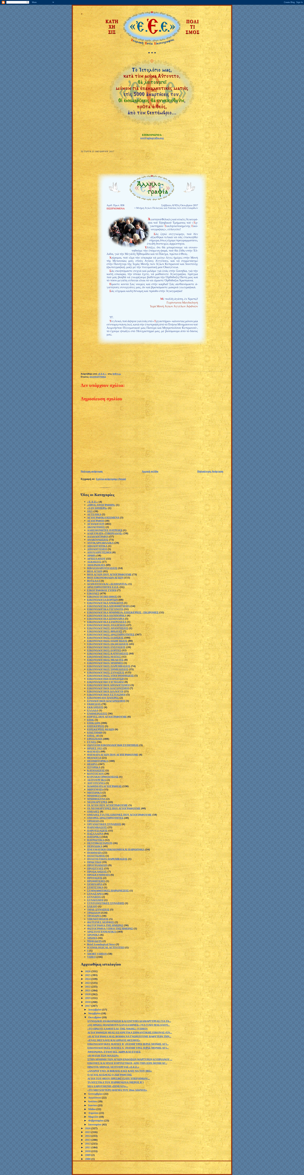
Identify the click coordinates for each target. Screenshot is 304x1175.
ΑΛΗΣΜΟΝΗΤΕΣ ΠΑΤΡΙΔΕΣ (104, 530)
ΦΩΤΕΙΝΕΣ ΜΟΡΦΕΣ (100, 922)
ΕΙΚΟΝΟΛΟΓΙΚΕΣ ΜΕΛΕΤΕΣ (105, 659)
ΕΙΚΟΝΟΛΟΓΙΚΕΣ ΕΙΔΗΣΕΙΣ (105, 637)
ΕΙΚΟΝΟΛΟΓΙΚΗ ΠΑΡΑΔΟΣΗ (105, 678)
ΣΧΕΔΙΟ (92, 906)
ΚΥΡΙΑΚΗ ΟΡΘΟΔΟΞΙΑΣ (102, 776)
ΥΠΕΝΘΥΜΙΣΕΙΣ (98, 919)
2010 (88, 1151)
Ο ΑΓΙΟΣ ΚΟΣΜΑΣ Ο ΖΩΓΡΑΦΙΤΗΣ (109, 1074)
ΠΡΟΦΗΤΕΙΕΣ (96, 881)
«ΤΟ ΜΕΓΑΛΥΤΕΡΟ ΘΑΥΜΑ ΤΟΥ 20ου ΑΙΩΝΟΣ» (117, 1090)
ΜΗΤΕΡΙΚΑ (94, 792)
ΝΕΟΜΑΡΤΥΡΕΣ (97, 802)
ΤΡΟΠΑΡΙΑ (94, 915)
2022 (88, 986)
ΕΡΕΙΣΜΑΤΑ (94, 738)
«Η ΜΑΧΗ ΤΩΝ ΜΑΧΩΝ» (103, 1055)
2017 (88, 1005)
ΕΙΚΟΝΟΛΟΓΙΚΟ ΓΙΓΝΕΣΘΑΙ (105, 681)
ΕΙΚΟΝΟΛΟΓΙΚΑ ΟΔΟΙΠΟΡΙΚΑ (106, 615)
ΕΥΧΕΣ (91, 742)
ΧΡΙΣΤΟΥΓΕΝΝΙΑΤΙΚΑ (101, 931)
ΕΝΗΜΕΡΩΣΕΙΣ (97, 713)
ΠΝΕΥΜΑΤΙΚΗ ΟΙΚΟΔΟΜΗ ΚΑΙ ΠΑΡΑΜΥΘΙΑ (116, 849)
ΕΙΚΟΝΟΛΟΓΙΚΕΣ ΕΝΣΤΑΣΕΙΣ (106, 647)
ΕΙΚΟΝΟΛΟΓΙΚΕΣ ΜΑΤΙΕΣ (104, 656)
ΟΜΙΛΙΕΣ (93, 811)
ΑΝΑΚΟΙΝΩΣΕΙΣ (97, 539)
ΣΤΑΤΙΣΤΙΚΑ (95, 887)
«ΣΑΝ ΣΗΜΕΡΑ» (97, 508)
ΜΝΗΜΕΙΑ (94, 795)
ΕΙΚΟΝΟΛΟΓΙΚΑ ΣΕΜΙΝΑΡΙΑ (105, 618)
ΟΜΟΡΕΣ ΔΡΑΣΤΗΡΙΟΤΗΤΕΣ (105, 817)
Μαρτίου (93, 1116)
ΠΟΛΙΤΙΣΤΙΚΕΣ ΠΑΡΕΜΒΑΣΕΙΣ (107, 858)
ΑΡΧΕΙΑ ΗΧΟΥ (96, 558)
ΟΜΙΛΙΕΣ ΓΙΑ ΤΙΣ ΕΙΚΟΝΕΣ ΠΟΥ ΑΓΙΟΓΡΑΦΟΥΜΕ (119, 814)
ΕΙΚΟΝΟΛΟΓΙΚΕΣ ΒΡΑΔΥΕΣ (104, 631)
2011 (88, 1147)
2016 (88, 1128)
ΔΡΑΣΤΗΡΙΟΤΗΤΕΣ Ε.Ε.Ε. (103, 587)
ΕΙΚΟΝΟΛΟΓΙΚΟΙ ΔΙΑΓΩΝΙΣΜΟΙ (108, 688)
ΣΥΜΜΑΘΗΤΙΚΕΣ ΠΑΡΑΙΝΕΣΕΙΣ (108, 890)
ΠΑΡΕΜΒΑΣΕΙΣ (97, 827)
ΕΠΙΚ (90, 719)
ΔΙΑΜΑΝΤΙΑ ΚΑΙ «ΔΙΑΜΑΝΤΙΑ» (107, 583)
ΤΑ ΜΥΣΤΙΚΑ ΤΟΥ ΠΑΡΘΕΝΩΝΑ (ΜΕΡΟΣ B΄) (115, 1082)
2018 (88, 1002)
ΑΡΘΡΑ (91, 555)
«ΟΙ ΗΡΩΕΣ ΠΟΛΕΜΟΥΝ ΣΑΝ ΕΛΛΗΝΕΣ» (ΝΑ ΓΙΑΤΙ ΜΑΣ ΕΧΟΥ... (128, 1024)
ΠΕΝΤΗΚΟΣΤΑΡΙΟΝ (99, 843)
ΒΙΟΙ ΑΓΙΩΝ (94, 571)
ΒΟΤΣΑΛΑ (93, 580)
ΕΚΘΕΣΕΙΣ (94, 704)
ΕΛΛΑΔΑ (92, 710)
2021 (88, 990)
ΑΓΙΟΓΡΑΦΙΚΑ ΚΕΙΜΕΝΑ (103, 517)
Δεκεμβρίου (95, 1009)
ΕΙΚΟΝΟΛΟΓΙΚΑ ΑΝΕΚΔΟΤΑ (105, 602)
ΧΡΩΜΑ (92, 937)
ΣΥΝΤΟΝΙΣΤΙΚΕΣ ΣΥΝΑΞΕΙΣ (105, 903)
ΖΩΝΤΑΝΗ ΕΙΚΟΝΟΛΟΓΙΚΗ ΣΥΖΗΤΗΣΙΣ (113, 745)
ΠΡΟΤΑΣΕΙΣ (94, 877)
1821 (90, 511)
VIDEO (91, 956)
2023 (88, 982)
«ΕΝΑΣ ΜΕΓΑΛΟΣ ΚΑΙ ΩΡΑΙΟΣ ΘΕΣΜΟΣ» (113, 1040)
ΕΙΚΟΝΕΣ (93, 593)
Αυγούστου (95, 1097)
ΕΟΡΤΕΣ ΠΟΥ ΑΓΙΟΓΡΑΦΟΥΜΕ (107, 716)
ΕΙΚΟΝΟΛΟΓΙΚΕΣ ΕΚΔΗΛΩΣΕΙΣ (108, 644)
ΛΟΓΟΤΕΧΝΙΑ (96, 783)
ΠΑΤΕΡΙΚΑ (94, 836)
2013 (88, 1139)
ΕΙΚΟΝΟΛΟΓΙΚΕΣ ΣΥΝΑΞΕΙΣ (105, 672)
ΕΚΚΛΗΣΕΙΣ (95, 707)
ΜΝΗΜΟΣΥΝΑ (96, 798)
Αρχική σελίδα (150, 471)
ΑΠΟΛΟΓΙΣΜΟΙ (97, 549)
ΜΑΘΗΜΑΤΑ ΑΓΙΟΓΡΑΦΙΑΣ (104, 786)
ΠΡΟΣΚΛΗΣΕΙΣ (97, 871)
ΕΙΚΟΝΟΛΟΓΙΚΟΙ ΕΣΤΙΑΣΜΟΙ (106, 694)
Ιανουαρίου (95, 1124)
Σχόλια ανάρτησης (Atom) (111, 478)
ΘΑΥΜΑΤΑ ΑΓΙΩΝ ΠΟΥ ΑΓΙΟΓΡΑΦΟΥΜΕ (112, 754)
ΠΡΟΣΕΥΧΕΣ (95, 868)
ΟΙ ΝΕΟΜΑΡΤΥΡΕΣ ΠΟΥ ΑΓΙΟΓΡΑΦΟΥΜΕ (113, 808)
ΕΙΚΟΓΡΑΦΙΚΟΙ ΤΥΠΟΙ (102, 590)
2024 (88, 978)
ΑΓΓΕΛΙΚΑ (94, 514)
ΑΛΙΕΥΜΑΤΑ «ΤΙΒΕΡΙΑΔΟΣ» (105, 533)
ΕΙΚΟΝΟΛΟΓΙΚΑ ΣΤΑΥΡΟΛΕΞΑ (106, 621)
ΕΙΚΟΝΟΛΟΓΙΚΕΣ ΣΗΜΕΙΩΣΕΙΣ (107, 669)
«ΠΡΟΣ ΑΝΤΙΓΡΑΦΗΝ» (101, 504)
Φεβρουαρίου (96, 1120)
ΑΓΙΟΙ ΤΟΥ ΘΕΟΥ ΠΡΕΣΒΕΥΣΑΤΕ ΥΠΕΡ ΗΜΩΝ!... (118, 1078)
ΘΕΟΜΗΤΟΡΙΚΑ (97, 760)
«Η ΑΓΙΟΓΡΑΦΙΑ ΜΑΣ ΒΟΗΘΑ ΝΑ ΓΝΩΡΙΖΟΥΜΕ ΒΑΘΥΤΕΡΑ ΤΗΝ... (129, 1036)
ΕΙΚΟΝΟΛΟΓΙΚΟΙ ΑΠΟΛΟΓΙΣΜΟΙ (108, 685)
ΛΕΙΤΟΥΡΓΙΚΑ (96, 779)
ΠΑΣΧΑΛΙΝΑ (95, 833)
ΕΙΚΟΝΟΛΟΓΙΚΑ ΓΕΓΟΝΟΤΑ (105, 609)
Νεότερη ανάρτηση (92, 471)
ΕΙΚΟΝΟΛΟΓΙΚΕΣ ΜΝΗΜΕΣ (105, 662)
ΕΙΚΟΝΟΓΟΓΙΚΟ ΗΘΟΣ (102, 596)
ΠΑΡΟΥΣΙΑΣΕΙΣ (97, 830)
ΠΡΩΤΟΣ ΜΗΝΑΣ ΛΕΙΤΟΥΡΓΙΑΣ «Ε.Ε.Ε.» (113, 1066)
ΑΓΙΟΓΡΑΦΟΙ (95, 520)
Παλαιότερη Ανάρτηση (210, 471)
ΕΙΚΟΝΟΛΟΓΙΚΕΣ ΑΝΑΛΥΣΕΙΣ (106, 625)
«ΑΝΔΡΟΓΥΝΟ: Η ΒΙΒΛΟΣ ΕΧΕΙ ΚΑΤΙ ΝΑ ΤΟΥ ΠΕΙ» (119, 1070)
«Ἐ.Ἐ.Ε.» (92, 501)
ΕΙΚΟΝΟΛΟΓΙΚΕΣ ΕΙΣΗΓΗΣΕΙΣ (107, 640)
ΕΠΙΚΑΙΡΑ (93, 723)
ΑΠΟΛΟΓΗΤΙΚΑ (97, 546)
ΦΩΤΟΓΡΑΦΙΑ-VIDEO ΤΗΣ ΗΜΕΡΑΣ (110, 928)
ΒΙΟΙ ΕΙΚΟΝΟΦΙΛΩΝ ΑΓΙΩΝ (105, 577)
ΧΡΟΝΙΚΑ (93, 934)
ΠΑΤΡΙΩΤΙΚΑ (95, 839)
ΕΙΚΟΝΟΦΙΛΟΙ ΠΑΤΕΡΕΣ (103, 697)
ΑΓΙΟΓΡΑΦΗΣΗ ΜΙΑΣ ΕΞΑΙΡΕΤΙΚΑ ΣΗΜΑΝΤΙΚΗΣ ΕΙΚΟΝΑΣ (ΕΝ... (129, 1032)
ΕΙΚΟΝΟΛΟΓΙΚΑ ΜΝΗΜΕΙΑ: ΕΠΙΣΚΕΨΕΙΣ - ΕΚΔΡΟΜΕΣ (123, 612)
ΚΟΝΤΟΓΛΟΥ (95, 773)
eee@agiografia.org (152, 138)
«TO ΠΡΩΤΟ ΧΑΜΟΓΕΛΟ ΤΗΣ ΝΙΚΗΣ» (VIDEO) (117, 1028)
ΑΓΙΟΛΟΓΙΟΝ (95, 523)
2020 (88, 994)
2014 (88, 1135)
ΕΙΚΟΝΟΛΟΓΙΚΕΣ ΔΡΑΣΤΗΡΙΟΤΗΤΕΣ (111, 634)
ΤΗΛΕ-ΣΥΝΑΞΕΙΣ (98, 909)
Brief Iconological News (101, 944)
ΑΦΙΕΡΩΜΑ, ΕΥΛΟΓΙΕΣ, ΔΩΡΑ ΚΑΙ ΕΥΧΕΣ (114, 1051)
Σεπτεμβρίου (96, 1093)
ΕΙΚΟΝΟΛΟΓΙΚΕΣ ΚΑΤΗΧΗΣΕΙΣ (107, 653)
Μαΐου (92, 1109)
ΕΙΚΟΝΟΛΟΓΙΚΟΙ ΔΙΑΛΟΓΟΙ (105, 691)
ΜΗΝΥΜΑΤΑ (95, 789)
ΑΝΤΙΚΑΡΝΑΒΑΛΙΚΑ (100, 542)
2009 (88, 1155)
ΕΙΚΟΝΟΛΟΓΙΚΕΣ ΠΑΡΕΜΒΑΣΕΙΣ (108, 666)
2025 (88, 975)
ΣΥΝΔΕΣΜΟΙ (95, 900)
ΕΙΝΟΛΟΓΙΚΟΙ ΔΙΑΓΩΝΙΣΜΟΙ (106, 700)
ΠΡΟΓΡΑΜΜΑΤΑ (97, 865)
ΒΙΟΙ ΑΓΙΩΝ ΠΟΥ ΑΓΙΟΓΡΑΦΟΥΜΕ (109, 574)
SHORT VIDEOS (97, 953)
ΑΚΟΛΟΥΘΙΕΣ (96, 527)
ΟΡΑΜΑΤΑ (93, 821)
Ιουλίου (93, 1101)
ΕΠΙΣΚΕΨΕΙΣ (95, 726)
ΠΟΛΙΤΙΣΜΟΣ (96, 855)
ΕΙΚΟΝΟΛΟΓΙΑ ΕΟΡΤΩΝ (102, 599)
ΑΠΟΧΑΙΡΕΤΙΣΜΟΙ (99, 552)
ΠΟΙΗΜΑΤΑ (94, 852)
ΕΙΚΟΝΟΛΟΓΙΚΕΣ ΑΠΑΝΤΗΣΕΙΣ (107, 628)
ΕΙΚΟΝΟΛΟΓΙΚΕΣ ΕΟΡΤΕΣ (104, 650)
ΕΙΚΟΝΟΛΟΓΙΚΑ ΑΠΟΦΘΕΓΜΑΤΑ (108, 606)
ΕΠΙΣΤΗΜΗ (94, 732)
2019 (88, 998)
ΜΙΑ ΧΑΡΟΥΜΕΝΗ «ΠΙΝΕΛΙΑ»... (107, 1086)
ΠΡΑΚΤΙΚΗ (94, 862)
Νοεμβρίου (94, 1013)
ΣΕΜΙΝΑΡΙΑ (95, 884)
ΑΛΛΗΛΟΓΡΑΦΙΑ (97, 377)
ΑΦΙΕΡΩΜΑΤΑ (96, 564)
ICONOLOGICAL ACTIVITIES (106, 947)
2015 (88, 1132)
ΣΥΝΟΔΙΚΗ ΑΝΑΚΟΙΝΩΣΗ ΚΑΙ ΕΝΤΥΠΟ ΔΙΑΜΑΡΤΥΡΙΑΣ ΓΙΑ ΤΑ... (129, 1021)
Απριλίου (93, 1112)
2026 (88, 971)
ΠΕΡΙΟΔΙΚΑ (94, 846)
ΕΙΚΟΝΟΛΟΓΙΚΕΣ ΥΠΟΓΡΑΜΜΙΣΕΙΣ (110, 675)
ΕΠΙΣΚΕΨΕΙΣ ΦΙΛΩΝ (100, 729)
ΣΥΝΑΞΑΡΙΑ (95, 893)
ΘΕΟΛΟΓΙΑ (94, 757)
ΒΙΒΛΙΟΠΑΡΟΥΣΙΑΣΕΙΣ (102, 568)
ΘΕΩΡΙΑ (92, 764)
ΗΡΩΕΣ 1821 (95, 748)
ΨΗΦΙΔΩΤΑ (94, 941)
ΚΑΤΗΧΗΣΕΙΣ (96, 770)
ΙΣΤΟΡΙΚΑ (93, 767)
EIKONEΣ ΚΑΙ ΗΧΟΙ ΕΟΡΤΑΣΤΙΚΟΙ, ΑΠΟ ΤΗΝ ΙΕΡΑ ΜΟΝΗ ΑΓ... (127, 1063)
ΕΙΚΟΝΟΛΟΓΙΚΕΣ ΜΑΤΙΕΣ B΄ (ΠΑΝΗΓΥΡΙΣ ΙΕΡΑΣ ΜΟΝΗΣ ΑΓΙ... (128, 1044)
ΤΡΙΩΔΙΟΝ (94, 912)
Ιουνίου (93, 1105)
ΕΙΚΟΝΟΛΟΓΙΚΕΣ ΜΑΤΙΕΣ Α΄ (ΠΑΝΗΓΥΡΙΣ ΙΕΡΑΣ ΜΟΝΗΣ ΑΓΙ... (128, 1047)
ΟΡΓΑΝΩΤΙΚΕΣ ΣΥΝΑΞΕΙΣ (104, 824)
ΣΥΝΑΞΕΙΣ (94, 896)
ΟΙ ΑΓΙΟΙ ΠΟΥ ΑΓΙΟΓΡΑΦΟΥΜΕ (107, 805)
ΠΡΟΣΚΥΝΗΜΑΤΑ (98, 874)
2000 (88, 1158)
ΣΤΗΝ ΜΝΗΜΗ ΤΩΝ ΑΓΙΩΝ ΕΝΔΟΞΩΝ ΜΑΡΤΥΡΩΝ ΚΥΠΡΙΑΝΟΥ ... (129, 1059)
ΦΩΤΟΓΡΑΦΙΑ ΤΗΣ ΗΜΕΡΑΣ (105, 925)
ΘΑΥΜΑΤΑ (93, 751)
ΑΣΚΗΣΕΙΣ (94, 561)
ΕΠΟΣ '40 (93, 735)
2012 (88, 1143)
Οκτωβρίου (95, 1017)
